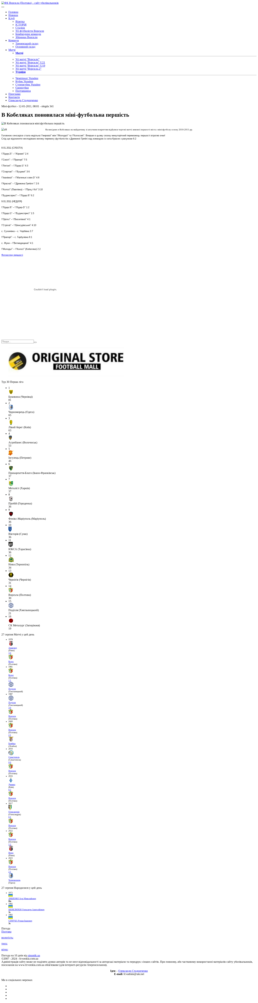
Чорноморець (14, 880)
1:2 (9, 844)
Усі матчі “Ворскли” (27, 59)
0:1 (9, 817)
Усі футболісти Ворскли (29, 30)
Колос (11, 661)
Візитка (20, 21)
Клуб (11, 18)
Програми (14, 94)
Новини (13, 15)
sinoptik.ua (34, 955)
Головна (13, 12)
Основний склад (25, 46)
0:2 (9, 790)
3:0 (9, 653)
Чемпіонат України (26, 78)
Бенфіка (11, 743)
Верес (11, 853)
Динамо (11, 784)
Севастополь (13, 757)
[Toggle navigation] (2, 7)
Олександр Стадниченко (23, 100)
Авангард (12, 648)
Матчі (11, 49)
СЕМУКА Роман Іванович (20, 921)
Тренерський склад (26, 43)
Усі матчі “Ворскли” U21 (30, 62)
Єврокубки (22, 87)
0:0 (9, 762)
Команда (13, 40)
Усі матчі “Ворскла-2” (28, 68)
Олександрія (13, 812)
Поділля (12, 689)
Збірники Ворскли (26, 37)
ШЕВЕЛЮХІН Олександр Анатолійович (26, 909)
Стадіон (20, 27)
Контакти (14, 97)
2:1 (9, 735)
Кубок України (24, 81)
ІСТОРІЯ (21, 24)
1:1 (9, 680)
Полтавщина (23, 90)
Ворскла (12, 716)
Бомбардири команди (28, 34)
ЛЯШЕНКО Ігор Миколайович (22, 898)
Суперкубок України (27, 84)
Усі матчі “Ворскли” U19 (30, 65)
